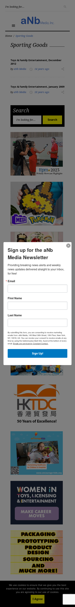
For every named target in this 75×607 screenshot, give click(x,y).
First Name (15, 298)
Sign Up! (37, 353)
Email (11, 281)
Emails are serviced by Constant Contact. (30, 343)
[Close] (68, 245)
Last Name (15, 315)
